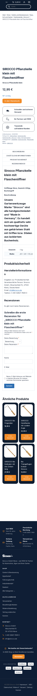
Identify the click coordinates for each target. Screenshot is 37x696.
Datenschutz (8, 687)
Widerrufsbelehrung (9, 608)
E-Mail (6, 367)
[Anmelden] (24, 2)
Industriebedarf (7, 583)
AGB (30, 684)
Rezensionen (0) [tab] (18, 164)
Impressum (23, 684)
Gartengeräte (22, 136)
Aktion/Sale (13, 136)
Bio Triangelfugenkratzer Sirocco (26, 465)
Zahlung (29, 687)
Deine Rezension (11, 344)
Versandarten (7, 601)
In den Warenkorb (12, 101)
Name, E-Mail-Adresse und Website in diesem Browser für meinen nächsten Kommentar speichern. (18, 378)
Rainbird (5, 587)
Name (6, 358)
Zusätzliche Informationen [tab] (18, 156)
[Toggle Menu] (29, 2)
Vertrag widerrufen (9, 612)
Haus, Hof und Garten (23, 138)
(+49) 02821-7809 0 (12, 635)
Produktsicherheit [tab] (18, 160)
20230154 (14, 139)
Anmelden (18, 656)
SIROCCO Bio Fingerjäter (10, 422)
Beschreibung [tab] (19, 151)
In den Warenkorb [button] (10, 437)
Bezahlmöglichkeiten (9, 605)
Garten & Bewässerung (10, 572)
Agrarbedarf (6, 576)
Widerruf (16, 687)
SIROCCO (10, 143)
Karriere (5, 616)
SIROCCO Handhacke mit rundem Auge (25, 424)
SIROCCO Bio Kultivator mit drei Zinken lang (10, 465)
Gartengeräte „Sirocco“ (9, 138)
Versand (22, 687)
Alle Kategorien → (8, 591)
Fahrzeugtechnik (8, 580)
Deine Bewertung (11, 338)
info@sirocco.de (15, 290)
